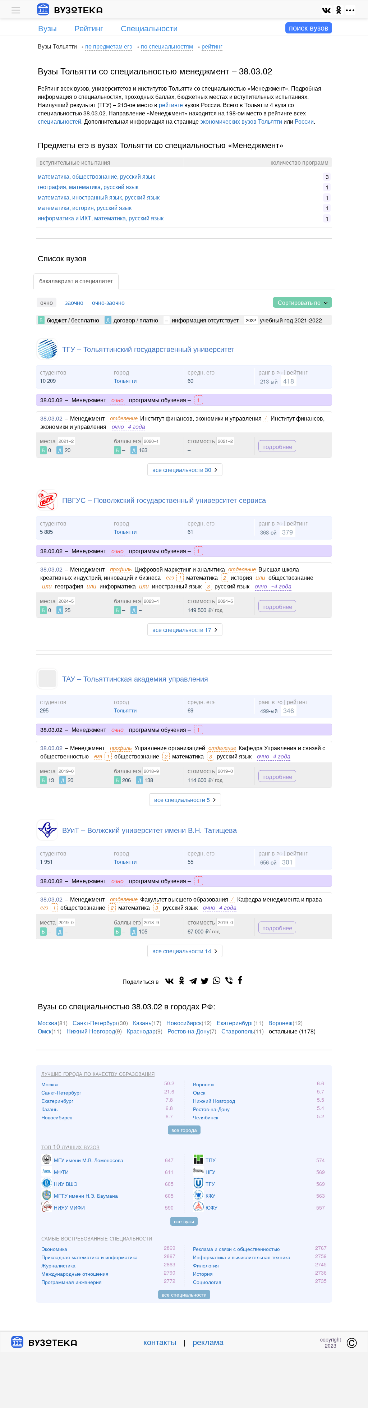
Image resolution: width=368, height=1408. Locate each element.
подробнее (277, 445)
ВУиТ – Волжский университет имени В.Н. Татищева (149, 830)
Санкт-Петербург (95, 1023)
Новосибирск (184, 1023)
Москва (48, 1023)
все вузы (184, 1221)
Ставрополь (237, 1031)
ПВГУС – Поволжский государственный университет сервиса (164, 500)
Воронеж (280, 1023)
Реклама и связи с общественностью (236, 1248)
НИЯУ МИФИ (69, 1207)
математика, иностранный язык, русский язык (99, 197)
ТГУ (210, 1183)
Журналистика (58, 1265)
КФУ (210, 1195)
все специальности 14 (181, 951)
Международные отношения (75, 1273)
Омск (44, 1031)
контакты (159, 1341)
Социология (207, 1281)
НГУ (210, 1171)
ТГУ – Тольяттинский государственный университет (148, 349)
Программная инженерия (71, 1281)
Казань (142, 1023)
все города (184, 1129)
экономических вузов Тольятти (241, 121)
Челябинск (205, 1117)
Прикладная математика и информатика (89, 1257)
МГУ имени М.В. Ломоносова (88, 1160)
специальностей (59, 121)
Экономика (54, 1248)
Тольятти (125, 380)
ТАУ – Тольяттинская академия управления (135, 678)
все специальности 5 (182, 799)
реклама (208, 1341)
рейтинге (171, 105)
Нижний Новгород (90, 1031)
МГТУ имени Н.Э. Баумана (86, 1195)
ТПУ (211, 1160)
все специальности (184, 1294)
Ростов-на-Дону (188, 1031)
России (304, 121)
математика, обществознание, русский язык (96, 176)
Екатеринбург (235, 1023)
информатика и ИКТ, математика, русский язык (101, 218)
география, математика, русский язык (88, 187)
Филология (206, 1265)
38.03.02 (51, 418)
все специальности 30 (181, 469)
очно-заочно (108, 302)
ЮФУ (211, 1207)
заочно (74, 302)
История (203, 1273)
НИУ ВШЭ (65, 1183)
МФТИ (61, 1171)
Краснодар (141, 1031)
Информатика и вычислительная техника (241, 1257)
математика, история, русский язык (85, 207)
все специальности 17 (181, 629)
